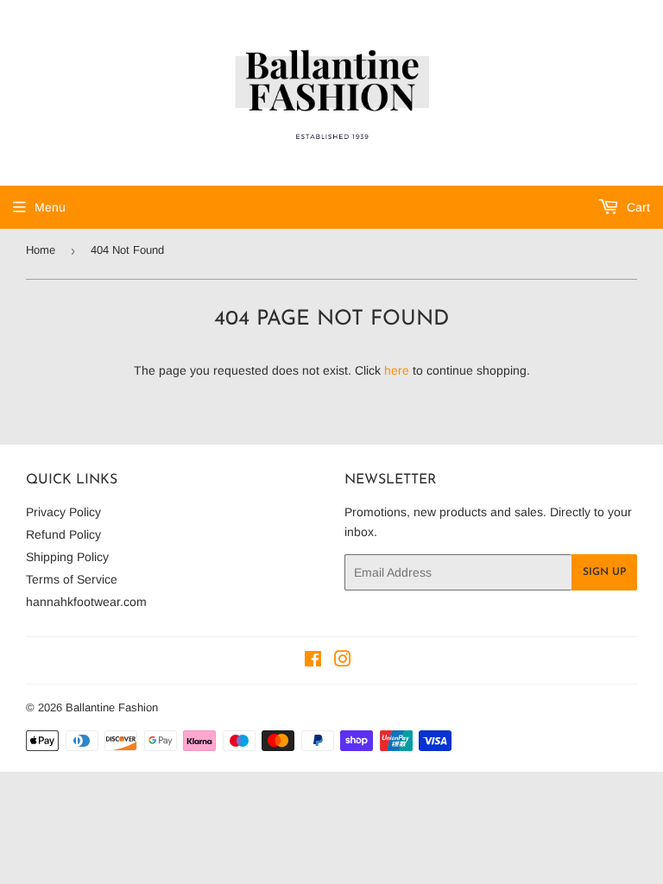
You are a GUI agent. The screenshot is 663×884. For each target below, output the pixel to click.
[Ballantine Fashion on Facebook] (313, 661)
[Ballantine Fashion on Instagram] (342, 661)
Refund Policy (63, 534)
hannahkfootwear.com (86, 602)
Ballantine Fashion (112, 707)
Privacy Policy (63, 512)
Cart (636, 207)
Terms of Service (71, 579)
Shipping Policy (67, 557)
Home (40, 249)
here (396, 370)
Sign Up (604, 572)
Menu (50, 207)
